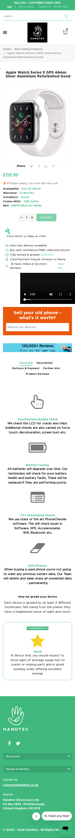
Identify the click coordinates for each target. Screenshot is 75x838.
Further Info (51, 368)
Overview (26, 362)
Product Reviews (37, 373)
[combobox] (37, 327)
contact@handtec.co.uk (20, 785)
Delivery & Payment (25, 368)
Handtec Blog (60, 7)
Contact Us (44, 7)
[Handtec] (37, 32)
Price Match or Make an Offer (26, 236)
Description (45, 362)
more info (46, 254)
